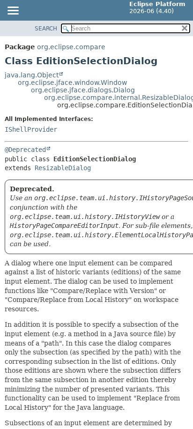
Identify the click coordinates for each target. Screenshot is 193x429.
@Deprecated (25, 149)
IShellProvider (31, 129)
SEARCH (46, 28)
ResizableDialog (63, 168)
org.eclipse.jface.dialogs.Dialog (83, 90)
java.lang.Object (32, 75)
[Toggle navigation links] (13, 11)
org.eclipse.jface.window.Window (72, 82)
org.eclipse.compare (71, 47)
